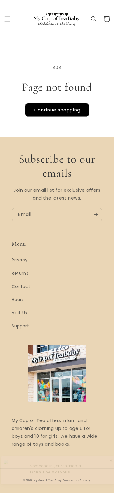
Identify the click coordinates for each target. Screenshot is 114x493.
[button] (7, 19)
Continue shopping (57, 110)
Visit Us (19, 313)
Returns (20, 273)
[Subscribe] (95, 214)
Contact (21, 286)
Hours (18, 300)
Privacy (19, 260)
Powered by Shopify (77, 480)
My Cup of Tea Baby (47, 480)
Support (20, 326)
